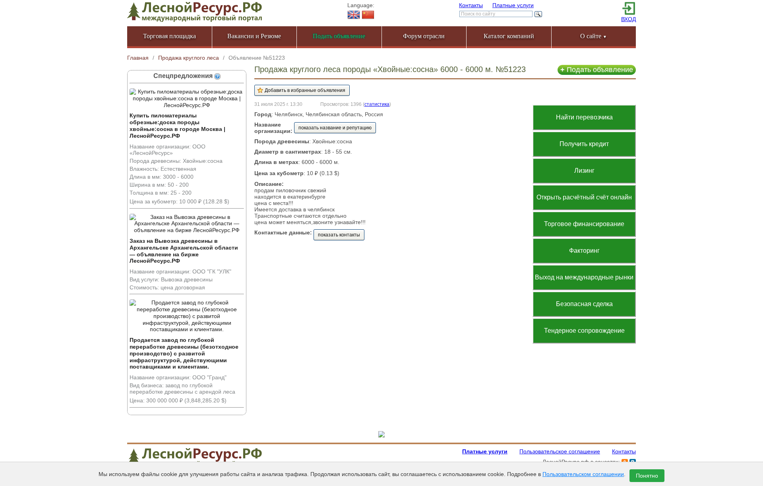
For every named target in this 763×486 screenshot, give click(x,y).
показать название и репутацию (335, 128)
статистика (376, 104)
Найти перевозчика (584, 117)
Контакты (471, 5)
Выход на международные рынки (584, 277)
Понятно (647, 475)
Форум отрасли (424, 36)
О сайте (593, 36)
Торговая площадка (169, 36)
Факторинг (584, 250)
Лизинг (584, 170)
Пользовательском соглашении (583, 474)
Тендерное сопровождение (584, 330)
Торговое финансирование (584, 224)
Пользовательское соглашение (559, 451)
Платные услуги (513, 5)
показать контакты (339, 235)
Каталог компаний (509, 36)
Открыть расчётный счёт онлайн (584, 197)
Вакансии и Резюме (254, 36)
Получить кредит (584, 144)
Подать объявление (596, 70)
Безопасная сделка (584, 304)
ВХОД (628, 19)
